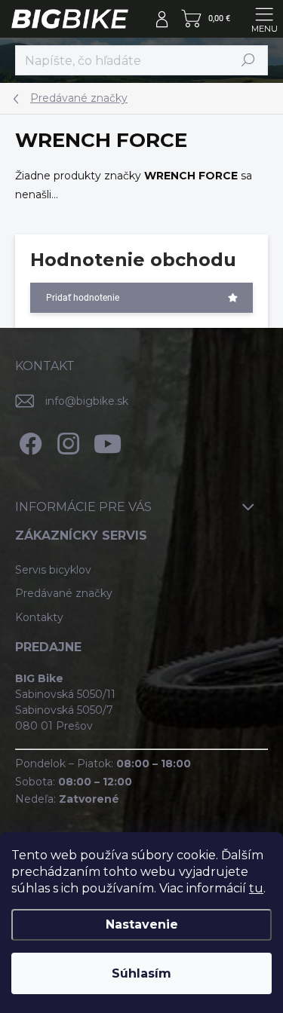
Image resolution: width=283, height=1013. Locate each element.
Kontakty (39, 617)
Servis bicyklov (53, 570)
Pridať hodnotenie (82, 297)
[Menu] (264, 19)
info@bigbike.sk (86, 401)
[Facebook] (28, 440)
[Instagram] (66, 440)
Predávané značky (63, 593)
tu (256, 888)
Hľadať (248, 60)
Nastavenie (142, 924)
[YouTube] (108, 440)
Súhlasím (141, 973)
